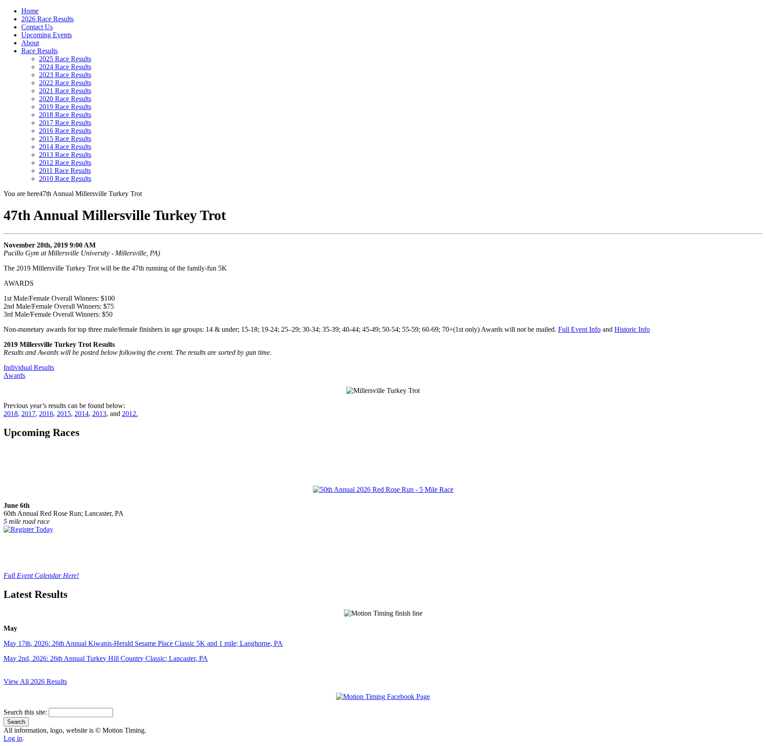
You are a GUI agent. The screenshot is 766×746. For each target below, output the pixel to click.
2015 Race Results (65, 138)
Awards (14, 375)
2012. (130, 413)
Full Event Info (579, 329)
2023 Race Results (65, 75)
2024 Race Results (65, 67)
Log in (13, 738)
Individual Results (29, 367)
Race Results (39, 51)
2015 (64, 413)
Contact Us (37, 27)
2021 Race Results (65, 90)
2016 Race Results (65, 130)
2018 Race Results (65, 114)
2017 (28, 413)
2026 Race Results (47, 19)
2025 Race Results (65, 59)
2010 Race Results (65, 178)
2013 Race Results (65, 154)
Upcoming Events (46, 35)
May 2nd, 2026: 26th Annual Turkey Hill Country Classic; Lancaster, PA (106, 658)
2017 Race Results (65, 122)
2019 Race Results (65, 106)
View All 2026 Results (35, 681)
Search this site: (26, 712)
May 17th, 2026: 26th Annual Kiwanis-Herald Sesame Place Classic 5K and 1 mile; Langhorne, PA (143, 643)
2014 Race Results (65, 146)
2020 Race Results (65, 98)
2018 (11, 413)
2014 (81, 413)
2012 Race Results (65, 162)
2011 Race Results (65, 170)
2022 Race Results (65, 82)
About (30, 43)
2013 (99, 413)
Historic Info (632, 329)
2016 (46, 413)
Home (30, 11)
